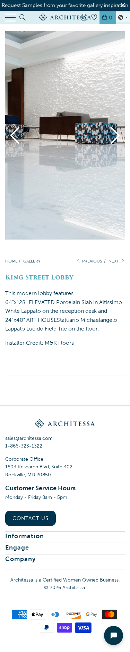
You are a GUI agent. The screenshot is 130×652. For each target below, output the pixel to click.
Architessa (73, 588)
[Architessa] (65, 17)
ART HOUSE (41, 320)
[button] (123, 17)
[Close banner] (123, 5)
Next (114, 261)
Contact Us (30, 518)
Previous (91, 261)
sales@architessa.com (29, 438)
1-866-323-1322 (23, 446)
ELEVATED (42, 302)
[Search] (22, 17)
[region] (65, 5)
